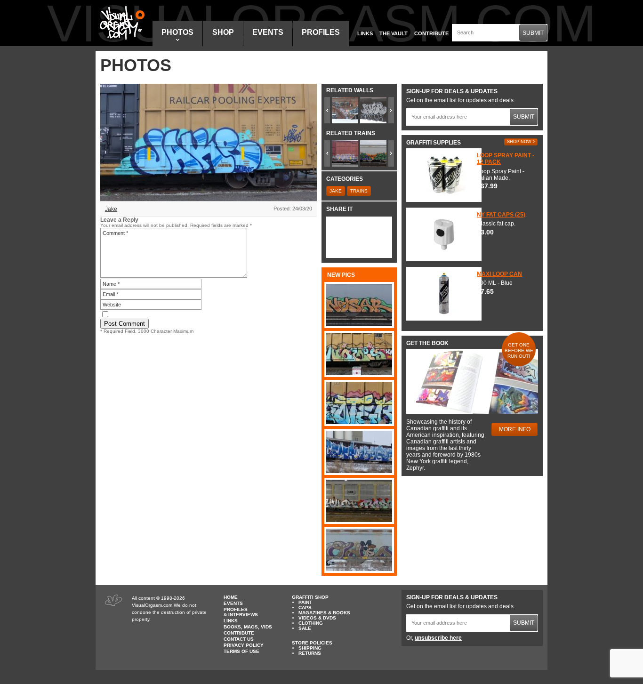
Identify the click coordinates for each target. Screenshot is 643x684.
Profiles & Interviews (241, 612)
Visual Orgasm (120, 23)
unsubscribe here (438, 638)
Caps (305, 607)
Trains (359, 190)
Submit (533, 33)
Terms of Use (241, 651)
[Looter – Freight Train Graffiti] (359, 403)
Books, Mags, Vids (248, 626)
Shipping (310, 648)
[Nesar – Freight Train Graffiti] (359, 305)
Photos (177, 32)
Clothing (310, 623)
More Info (514, 429)
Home (231, 597)
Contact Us (239, 639)
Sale (304, 628)
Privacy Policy (244, 645)
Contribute (431, 33)
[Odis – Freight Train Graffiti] (359, 550)
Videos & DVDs (317, 617)
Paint (305, 602)
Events (267, 32)
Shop (223, 32)
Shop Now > (521, 141)
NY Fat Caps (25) (501, 214)
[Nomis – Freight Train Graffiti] (359, 354)
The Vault (393, 33)
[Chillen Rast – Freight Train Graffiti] (359, 501)
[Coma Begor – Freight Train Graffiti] (359, 452)
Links (365, 33)
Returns (309, 653)
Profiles (321, 32)
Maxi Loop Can (499, 274)
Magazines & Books (324, 612)
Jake (111, 209)
